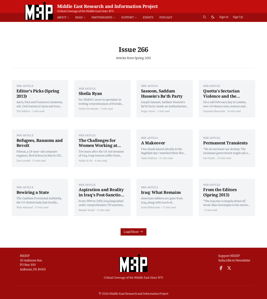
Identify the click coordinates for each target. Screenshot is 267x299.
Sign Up (238, 17)
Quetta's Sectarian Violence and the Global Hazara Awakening (221, 98)
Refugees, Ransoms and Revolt (39, 143)
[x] (229, 268)
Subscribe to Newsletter (234, 260)
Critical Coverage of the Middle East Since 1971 (85, 11)
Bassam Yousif (86, 210)
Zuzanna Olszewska (214, 111)
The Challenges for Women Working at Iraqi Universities (98, 145)
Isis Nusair (209, 158)
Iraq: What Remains (161, 192)
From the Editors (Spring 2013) (220, 192)
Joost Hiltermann (150, 207)
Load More (131, 232)
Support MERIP (229, 256)
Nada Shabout (149, 158)
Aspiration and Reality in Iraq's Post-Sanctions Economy (102, 195)
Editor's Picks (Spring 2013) (37, 93)
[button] (64, 17)
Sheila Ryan (90, 93)
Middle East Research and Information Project (107, 6)
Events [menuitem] (148, 17)
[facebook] (221, 268)
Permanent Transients (225, 143)
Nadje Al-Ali (85, 160)
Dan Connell (23, 160)
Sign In (223, 17)
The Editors (23, 111)
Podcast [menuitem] (165, 17)
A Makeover (153, 143)
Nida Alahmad (24, 207)
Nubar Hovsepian (88, 108)
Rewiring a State (32, 192)
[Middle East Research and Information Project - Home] (39, 10)
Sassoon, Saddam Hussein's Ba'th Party (162, 93)
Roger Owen (148, 111)
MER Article (24, 86)
